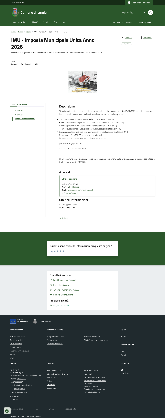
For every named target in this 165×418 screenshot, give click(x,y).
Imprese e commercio (92, 336)
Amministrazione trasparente (95, 380)
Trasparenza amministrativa (122, 22)
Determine (51, 384)
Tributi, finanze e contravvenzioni (96, 340)
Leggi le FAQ (88, 383)
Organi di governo (16, 347)
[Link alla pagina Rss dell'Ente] (122, 370)
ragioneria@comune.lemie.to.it (80, 189)
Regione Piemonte (18, 2)
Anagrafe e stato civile (55, 336)
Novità (35, 22)
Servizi (46, 22)
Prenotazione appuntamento (94, 389)
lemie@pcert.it (72, 193)
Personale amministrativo (19, 350)
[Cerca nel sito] (149, 12)
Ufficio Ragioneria (69, 178)
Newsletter (125, 373)
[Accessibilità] (7, 411)
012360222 (74, 186)
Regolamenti (51, 388)
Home (13, 31)
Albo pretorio (51, 377)
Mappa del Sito (70, 408)
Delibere (50, 381)
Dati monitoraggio (16, 408)
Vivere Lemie (59, 22)
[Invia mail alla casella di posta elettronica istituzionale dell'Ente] (24, 385)
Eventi (123, 355)
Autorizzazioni (52, 340)
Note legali (88, 374)
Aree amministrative (17, 336)
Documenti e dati (16, 340)
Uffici (11, 358)
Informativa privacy (91, 370)
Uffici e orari (14, 396)
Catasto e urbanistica (55, 343)
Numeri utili (14, 399)
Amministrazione (19, 22)
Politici (12, 354)
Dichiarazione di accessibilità (94, 377)
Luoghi (123, 351)
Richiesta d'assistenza (92, 392)
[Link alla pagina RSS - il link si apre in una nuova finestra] (131, 12)
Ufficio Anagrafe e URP (18, 392)
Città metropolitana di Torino (57, 374)
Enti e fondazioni (16, 343)
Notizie (28, 31)
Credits (51, 408)
